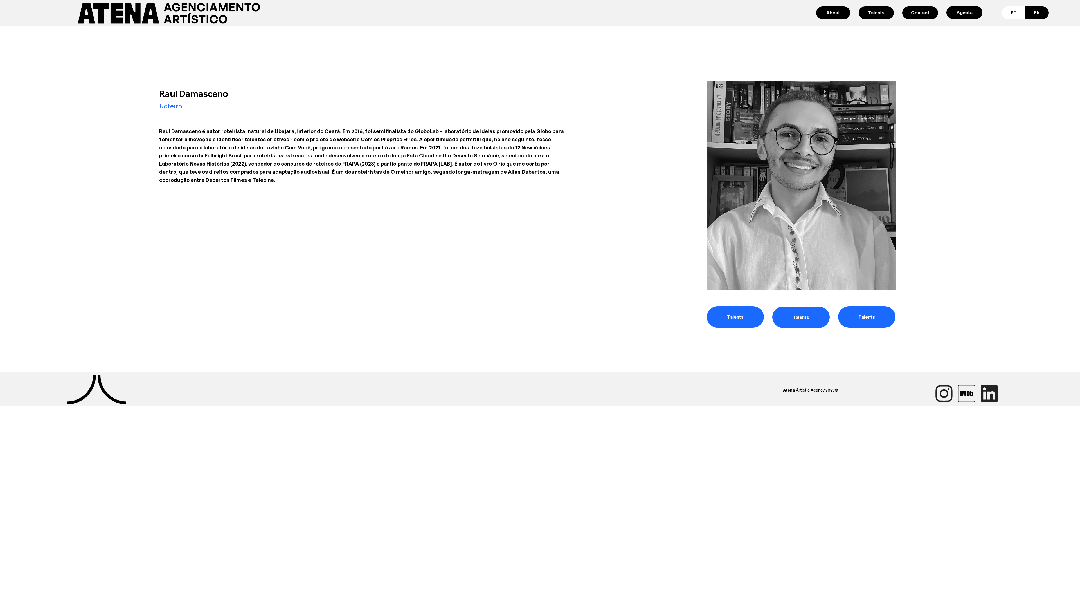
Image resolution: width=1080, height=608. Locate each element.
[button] (735, 317)
